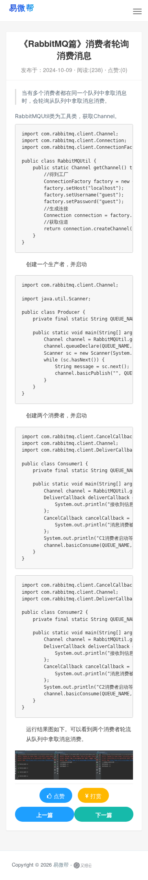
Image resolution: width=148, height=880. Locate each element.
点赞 (59, 796)
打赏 (95, 796)
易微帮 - (62, 865)
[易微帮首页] (31, 7)
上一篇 (44, 815)
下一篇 (104, 815)
